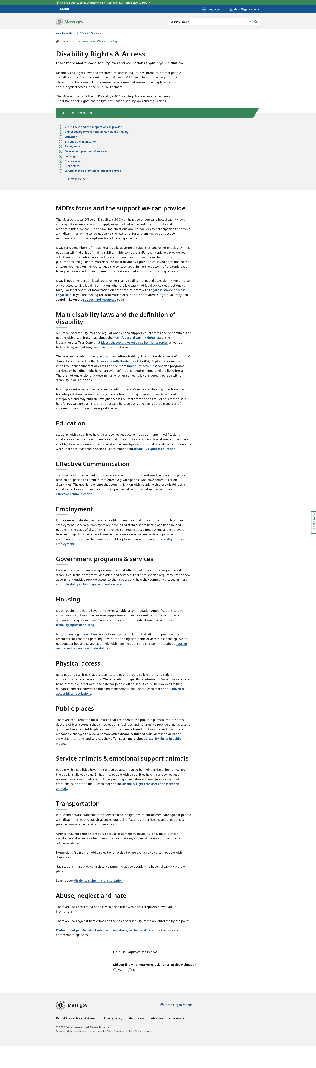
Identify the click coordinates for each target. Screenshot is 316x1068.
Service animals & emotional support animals (92, 171)
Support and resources (99, 299)
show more (75, 179)
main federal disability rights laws (138, 338)
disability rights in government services (94, 584)
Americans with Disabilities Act (118, 361)
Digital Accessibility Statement (77, 1018)
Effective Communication (80, 141)
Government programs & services (85, 151)
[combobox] (214, 21)
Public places (72, 166)
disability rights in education (154, 449)
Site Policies (136, 1018)
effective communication (74, 494)
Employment (72, 146)
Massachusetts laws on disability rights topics (134, 342)
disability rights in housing (75, 625)
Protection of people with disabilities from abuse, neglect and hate (105, 930)
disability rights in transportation (98, 880)
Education (70, 137)
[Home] (57, 33)
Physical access (74, 161)
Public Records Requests (166, 1018)
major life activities (141, 366)
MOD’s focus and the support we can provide (93, 127)
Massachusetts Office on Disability (81, 33)
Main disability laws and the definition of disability (96, 132)
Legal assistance (161, 290)
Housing (69, 156)
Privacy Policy (113, 1018)
